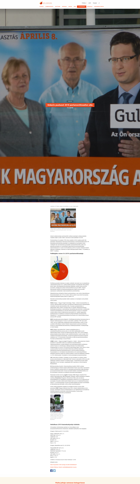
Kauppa (95, 3)
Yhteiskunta (81, 6)
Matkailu (64, 6)
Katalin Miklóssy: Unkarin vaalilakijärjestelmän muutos (63, 467)
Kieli (75, 6)
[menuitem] (84, 3)
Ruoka (70, 6)
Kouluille (89, 6)
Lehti (89, 3)
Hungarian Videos (99, 6)
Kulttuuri (57, 6)
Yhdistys (84, 3)
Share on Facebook (51, 470)
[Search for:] (99, 3)
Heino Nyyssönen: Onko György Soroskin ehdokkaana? (63, 464)
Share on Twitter (54, 470)
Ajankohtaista (49, 6)
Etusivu (42, 6)
